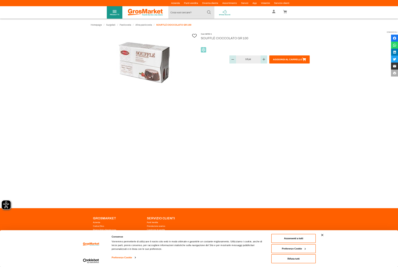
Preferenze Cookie (122, 257)
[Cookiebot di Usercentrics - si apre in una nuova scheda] (91, 261)
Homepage (96, 25)
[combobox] (191, 12)
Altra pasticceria (143, 25)
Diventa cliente (210, 3)
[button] (232, 59)
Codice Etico (98, 226)
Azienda (175, 3)
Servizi (245, 3)
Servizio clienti (281, 3)
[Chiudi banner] (322, 235)
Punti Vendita (152, 222)
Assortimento (229, 3)
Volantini (265, 3)
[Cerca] (209, 12)
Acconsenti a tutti (293, 238)
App (254, 3)
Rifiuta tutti (293, 258)
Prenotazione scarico (156, 226)
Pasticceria (125, 25)
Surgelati (110, 25)
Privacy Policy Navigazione (104, 230)
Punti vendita (191, 3)
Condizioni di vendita (156, 230)
